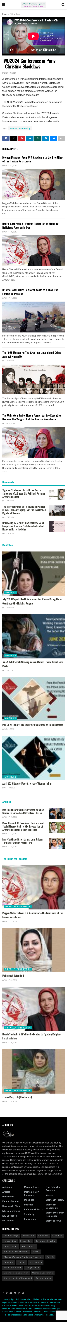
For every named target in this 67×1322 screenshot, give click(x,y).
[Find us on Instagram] (19, 1293)
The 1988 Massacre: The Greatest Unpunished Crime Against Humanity (31, 354)
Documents (8, 1196)
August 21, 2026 (10, 166)
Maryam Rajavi (31, 1187)
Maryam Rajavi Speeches (31, 1193)
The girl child (32, 1267)
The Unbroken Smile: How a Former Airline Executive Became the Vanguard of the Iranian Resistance (31, 417)
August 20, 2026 (10, 980)
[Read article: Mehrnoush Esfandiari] (33, 950)
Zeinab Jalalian (44, 1278)
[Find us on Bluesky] (23, 1293)
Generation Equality (45, 1241)
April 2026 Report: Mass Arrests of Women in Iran (27, 783)
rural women (36, 1262)
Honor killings (11, 1246)
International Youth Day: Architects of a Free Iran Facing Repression (30, 292)
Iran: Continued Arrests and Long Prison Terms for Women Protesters (22, 841)
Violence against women (16, 1273)
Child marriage (11, 1235)
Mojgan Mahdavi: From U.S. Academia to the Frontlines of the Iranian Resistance (32, 159)
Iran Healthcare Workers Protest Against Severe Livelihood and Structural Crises (23, 811)
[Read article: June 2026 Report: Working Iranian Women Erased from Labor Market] (33, 636)
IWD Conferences (11, 1211)
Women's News (53, 1220)
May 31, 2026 (9, 729)
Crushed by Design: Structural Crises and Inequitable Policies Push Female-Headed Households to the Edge (23, 526)
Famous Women (10, 1201)
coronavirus (28, 1235)
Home (4, 14)
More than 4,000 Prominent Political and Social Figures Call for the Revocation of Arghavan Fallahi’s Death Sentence (22, 826)
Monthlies (10, 592)
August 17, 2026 (10, 834)
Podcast (28, 1204)
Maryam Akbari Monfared (16, 1251)
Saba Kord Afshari (13, 1267)
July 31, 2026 (9, 608)
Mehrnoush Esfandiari (13, 975)
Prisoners (8, 1262)
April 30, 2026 (9, 788)
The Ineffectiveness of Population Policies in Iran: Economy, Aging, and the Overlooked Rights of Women (24, 510)
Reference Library (33, 1209)
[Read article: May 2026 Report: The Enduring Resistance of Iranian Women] (33, 699)
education (43, 1235)
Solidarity (29, 1214)
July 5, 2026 (8, 671)
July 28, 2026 (9, 361)
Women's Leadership (20, 128)
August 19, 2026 (10, 232)
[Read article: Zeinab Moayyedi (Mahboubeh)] (33, 1071)
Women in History (55, 1200)
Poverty (50, 1257)
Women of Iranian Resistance (55, 1214)
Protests (21, 1262)
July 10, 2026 (9, 501)
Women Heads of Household (18, 1278)
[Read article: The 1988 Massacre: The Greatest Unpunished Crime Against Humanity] (33, 379)
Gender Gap (26, 1241)
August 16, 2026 (10, 847)
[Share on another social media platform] (61, 138)
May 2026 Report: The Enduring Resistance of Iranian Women (32, 725)
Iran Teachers (29, 1246)
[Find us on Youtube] (11, 1293)
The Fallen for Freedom (18, 906)
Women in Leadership (52, 1206)
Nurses (36, 1251)
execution (57, 1235)
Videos (49, 1195)
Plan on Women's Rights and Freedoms (23, 1257)
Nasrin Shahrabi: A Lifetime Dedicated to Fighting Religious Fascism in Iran (30, 226)
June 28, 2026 (9, 424)
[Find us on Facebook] (3, 1293)
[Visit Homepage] (33, 5)
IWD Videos (15, 14)
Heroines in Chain (11, 1206)
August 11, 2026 (10, 298)
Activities (7, 1187)
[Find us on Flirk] (15, 1293)
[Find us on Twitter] (6, 1293)
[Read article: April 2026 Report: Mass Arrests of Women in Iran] (33, 758)
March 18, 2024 (9, 72)
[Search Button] (63, 4)
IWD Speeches (9, 1216)
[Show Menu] (3, 4)
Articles (6, 1192)
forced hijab (10, 1241)
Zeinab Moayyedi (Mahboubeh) (17, 1097)
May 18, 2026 (9, 533)
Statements (30, 1219)
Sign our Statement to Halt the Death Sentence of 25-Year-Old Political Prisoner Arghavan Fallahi (23, 493)
